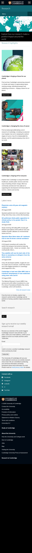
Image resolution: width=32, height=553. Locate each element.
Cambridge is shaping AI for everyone (14, 176)
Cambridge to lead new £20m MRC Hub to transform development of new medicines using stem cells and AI (16, 273)
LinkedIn (6, 384)
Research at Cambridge (9, 458)
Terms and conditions (8, 420)
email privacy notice (18, 367)
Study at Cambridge (8, 428)
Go (3, 316)
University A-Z (6, 423)
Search (29, 2)
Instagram (7, 380)
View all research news (23, 290)
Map (3, 446)
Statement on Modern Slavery (11, 417)
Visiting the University (8, 449)
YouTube (7, 390)
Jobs (3, 443)
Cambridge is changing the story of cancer (15, 126)
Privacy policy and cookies (10, 415)
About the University (8, 433)
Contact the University (8, 406)
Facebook (7, 377)
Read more (6, 95)
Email (3, 341)
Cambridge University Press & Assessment (15, 452)
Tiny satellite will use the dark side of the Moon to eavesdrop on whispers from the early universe (16, 255)
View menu (2, 2)
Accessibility (5, 409)
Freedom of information (9, 412)
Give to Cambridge (7, 440)
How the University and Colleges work (13, 436)
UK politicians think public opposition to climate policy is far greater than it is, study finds (15, 220)
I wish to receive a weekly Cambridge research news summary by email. (16, 350)
